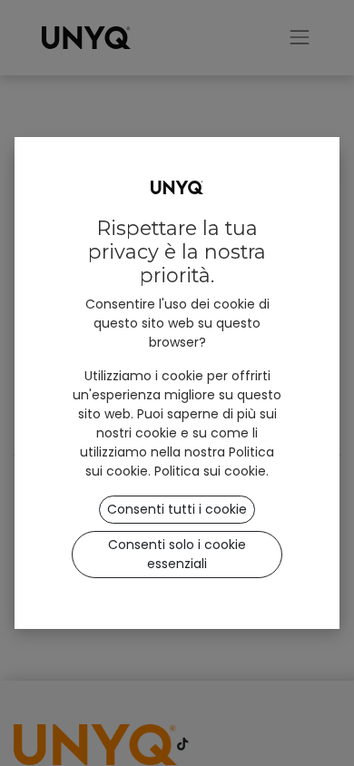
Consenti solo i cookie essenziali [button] (177, 554)
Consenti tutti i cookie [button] (177, 509)
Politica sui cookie (210, 471)
